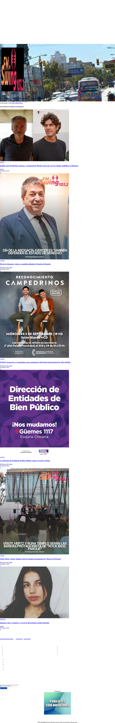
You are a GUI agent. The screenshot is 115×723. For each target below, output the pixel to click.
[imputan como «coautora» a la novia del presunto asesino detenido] (34, 617)
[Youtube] (96, 42)
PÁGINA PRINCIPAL (16, 103)
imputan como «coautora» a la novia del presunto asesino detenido (24, 623)
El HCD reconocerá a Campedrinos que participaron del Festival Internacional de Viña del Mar (35, 362)
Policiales (2, 619)
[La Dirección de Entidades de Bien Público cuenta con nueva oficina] (34, 455)
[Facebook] (85, 42)
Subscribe (3, 688)
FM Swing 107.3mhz (6, 267)
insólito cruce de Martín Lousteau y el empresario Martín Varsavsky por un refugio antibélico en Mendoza (39, 166)
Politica (2, 162)
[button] (112, 98)
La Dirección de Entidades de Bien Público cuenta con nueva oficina (25, 461)
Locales (2, 260)
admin (2, 169)
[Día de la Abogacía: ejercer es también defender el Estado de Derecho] (34, 259)
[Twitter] (93, 42)
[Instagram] (89, 42)
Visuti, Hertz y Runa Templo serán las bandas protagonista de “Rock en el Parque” (30, 559)
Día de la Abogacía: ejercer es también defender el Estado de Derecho (25, 264)
